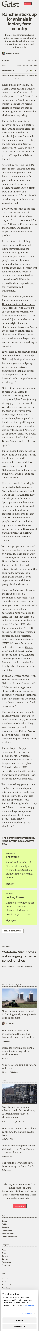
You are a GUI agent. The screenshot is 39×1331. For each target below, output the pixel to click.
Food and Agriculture (24, 966)
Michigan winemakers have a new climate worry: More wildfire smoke (18, 1051)
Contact (5, 1256)
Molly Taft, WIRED (8, 1139)
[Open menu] (35, 4)
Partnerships (6, 1262)
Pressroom (6, 1265)
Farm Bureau (24, 529)
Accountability (7, 1230)
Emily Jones (6, 1170)
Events (4, 1282)
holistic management (13, 176)
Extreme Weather (8, 1233)
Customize (18, 1326)
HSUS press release (18, 675)
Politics (4, 1224)
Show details (27, 1314)
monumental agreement (15, 597)
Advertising (6, 1288)
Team (4, 1253)
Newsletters (6, 1279)
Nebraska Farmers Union (20, 601)
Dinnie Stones (10, 441)
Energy (4, 1221)
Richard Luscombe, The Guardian (14, 1122)
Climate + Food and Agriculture (26, 65)
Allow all (19, 1320)
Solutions (5, 1227)
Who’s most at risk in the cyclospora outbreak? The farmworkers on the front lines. (19, 1034)
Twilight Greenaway (13, 53)
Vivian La (5, 1058)
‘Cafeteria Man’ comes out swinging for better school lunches (19, 956)
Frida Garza (10, 1023)
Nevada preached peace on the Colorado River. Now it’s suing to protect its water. (18, 1149)
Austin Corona (7, 1156)
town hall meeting (22, 483)
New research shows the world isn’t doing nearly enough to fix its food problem (19, 1014)
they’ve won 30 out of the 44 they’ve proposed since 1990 (17, 651)
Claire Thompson (8, 966)
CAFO (21, 147)
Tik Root (5, 1072)
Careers (5, 1259)
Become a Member (8, 1285)
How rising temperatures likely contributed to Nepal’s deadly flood (19, 1132)
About (4, 1250)
